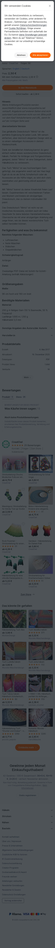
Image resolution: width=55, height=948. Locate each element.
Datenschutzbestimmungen (33, 25)
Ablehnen (21, 55)
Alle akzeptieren (40, 55)
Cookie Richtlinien (17, 28)
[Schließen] (49, 6)
